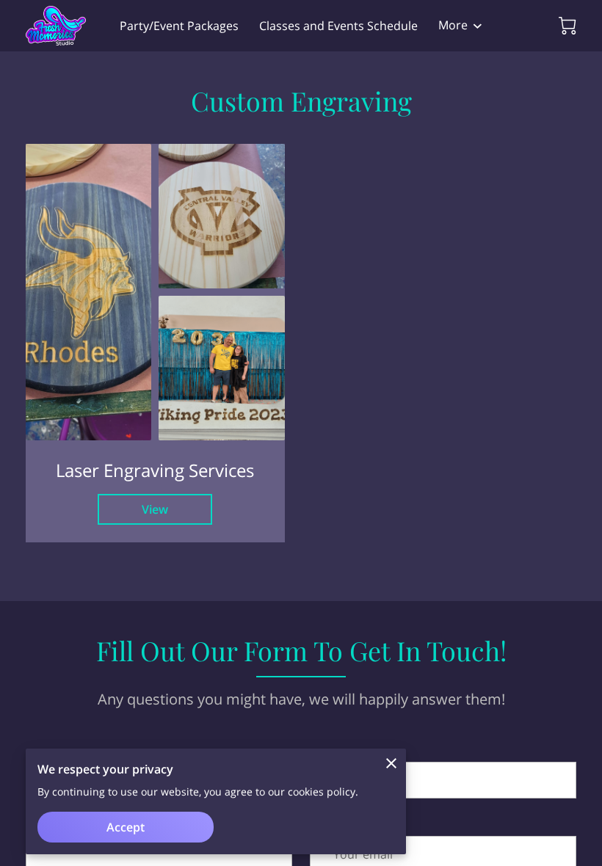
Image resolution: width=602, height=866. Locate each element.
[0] (567, 25)
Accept (125, 827)
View (155, 509)
